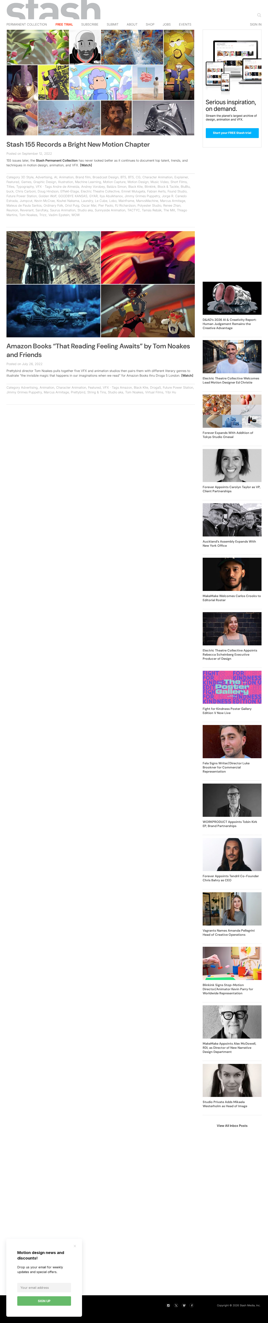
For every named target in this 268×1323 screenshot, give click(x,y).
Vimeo (184, 1305)
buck (10, 191)
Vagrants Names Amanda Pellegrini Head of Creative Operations (229, 932)
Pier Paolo (105, 205)
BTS (123, 177)
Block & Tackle (168, 187)
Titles (10, 187)
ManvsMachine (147, 201)
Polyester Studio (149, 205)
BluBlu (185, 187)
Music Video (159, 182)
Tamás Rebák (151, 210)
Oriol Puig (72, 205)
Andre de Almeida (66, 187)
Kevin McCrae (44, 201)
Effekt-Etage (69, 191)
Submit (113, 24)
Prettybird (78, 392)
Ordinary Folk (53, 205)
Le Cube (101, 201)
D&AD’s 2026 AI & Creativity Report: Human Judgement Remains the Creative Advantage (229, 324)
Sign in (256, 24)
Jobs (167, 24)
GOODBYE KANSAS (72, 196)
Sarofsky (42, 210)
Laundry (87, 201)
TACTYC (133, 210)
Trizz (42, 215)
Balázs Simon (116, 187)
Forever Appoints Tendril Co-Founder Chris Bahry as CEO (231, 878)
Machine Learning (88, 182)
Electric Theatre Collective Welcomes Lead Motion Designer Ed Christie (231, 380)
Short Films (178, 182)
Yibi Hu (170, 392)
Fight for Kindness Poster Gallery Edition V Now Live (227, 711)
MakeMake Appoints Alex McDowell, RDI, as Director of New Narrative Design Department (229, 1047)
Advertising (44, 177)
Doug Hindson (48, 191)
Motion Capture (114, 182)
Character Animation (157, 177)
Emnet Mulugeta (133, 191)
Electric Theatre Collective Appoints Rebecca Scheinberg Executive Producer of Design (230, 654)
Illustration (65, 182)
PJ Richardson (125, 205)
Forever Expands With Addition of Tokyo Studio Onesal (228, 435)
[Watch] (86, 165)
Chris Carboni (25, 191)
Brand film (83, 177)
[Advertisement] (100, 436)
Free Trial (64, 24)
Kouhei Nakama (68, 201)
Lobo (113, 201)
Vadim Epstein (58, 215)
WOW (75, 215)
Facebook (192, 1305)
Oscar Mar (88, 205)
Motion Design (138, 182)
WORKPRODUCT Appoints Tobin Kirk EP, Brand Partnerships (230, 824)
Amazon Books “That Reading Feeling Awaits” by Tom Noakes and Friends (98, 350)
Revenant (27, 210)
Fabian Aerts (156, 191)
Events (185, 24)
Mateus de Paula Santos (24, 205)
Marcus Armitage (172, 201)
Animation (66, 177)
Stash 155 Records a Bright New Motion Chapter (78, 144)
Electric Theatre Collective (100, 191)
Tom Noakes (28, 215)
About (132, 24)
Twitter (176, 1305)
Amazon (126, 387)
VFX (39, 187)
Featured (12, 182)
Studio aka (85, 210)
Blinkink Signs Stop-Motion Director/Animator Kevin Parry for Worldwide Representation (228, 989)
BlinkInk (150, 187)
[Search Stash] (258, 15)
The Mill (169, 210)
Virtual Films (154, 392)
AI (55, 177)
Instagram (168, 1305)
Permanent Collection (26, 24)
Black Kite (135, 187)
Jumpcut (26, 201)
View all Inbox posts (232, 1126)
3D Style (27, 177)
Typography (25, 187)
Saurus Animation (63, 210)
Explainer (181, 177)
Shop (150, 24)
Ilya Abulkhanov (111, 196)
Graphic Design (44, 182)
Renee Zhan (171, 205)
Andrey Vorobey (93, 187)
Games (26, 182)
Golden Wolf (47, 196)
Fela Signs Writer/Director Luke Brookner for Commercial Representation (226, 767)
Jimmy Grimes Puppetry (142, 196)
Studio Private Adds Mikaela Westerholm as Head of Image (225, 1104)
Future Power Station (21, 196)
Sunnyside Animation (110, 210)
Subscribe (89, 24)
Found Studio (177, 191)
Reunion (12, 210)
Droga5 (155, 387)
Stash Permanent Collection (57, 160)
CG (138, 177)
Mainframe (126, 201)
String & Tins (96, 392)
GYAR (93, 196)
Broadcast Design (106, 177)
